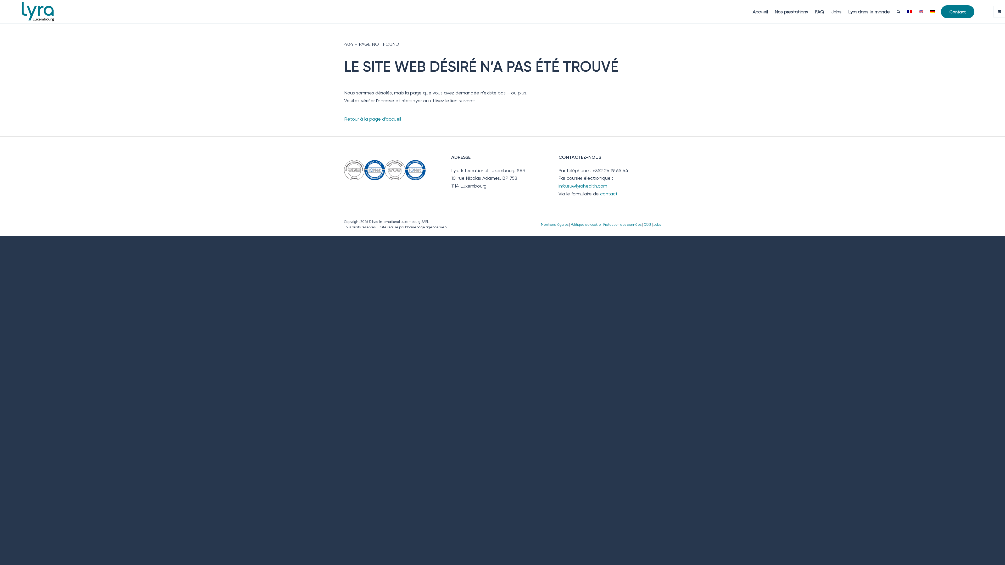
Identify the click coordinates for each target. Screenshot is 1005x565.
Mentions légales (554, 225)
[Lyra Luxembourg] (45, 11)
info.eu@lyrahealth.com (583, 186)
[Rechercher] (898, 11)
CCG (648, 225)
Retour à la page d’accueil (372, 119)
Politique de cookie (586, 225)
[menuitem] (760, 11)
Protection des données (622, 225)
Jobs (657, 225)
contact (609, 193)
